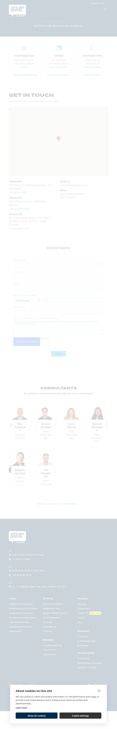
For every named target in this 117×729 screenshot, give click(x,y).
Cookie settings (80, 715)
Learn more (21, 707)
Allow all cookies (37, 715)
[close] (99, 690)
